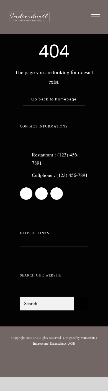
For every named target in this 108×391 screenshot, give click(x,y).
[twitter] (56, 193)
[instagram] (26, 193)
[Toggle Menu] (95, 16)
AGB (71, 343)
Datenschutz (58, 343)
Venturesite (88, 337)
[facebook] (41, 193)
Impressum (40, 343)
